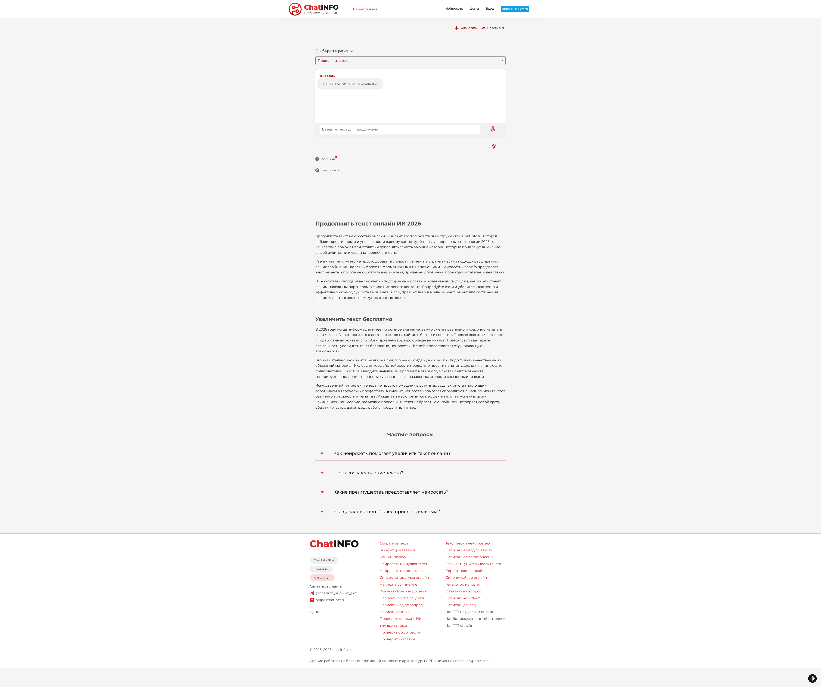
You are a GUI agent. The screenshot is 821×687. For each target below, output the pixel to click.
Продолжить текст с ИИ (401, 619)
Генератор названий (398, 550)
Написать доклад (461, 605)
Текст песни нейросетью (468, 543)
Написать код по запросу (402, 605)
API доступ (322, 578)
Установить (469, 28)
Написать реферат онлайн (469, 557)
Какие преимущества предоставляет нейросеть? (391, 492)
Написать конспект (463, 598)
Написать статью (395, 612)
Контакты (321, 569)
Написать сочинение (398, 584)
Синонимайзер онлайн (466, 578)
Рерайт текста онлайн (465, 571)
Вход (490, 8)
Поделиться (496, 28)
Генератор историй (463, 584)
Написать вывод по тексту (469, 550)
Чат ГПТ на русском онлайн (470, 612)
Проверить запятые (397, 639)
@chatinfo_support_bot (336, 593)
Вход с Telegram (515, 9)
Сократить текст (394, 543)
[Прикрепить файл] (493, 146)
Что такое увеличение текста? (368, 472)
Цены (474, 8)
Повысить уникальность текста (473, 564)
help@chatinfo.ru (330, 600)
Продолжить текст (334, 61)
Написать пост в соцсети (402, 598)
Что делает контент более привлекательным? (387, 511)
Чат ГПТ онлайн (459, 625)
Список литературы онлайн (404, 578)
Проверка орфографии (400, 632)
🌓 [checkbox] (812, 678)
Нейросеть (454, 8)
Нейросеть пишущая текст (403, 564)
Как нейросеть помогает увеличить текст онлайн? (392, 453)
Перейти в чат (365, 9)
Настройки (330, 170)
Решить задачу (393, 557)
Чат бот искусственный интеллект (476, 619)
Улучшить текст (394, 625)
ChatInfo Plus (324, 560)
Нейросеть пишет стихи (401, 571)
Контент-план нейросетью (403, 591)
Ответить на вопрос (463, 591)
